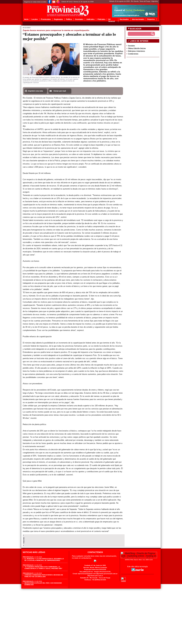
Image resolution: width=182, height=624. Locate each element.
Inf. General (111, 20)
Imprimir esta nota (35, 91)
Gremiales (79, 19)
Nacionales (124, 19)
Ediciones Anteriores (136, 51)
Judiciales (90, 19)
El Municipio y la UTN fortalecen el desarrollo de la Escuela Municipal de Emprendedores (44, 559)
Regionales (58, 19)
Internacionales (138, 19)
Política (69, 19)
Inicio (26, 19)
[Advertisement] (73, 539)
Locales (34, 19)
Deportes (151, 19)
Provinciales (46, 19)
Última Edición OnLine (137, 48)
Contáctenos (133, 54)
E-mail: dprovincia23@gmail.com (84, 573)
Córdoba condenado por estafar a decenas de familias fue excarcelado (43, 575)
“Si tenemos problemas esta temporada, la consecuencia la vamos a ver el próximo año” (43, 567)
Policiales (101, 19)
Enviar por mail (60, 91)
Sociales (131, 46)
